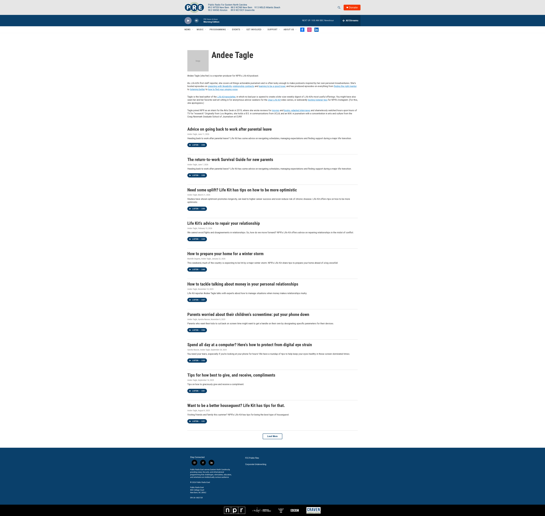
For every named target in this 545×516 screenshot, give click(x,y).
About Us (289, 29)
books (287, 110)
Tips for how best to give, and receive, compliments (231, 375)
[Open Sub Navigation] (193, 29)
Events (236, 29)
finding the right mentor (345, 86)
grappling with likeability (220, 86)
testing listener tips (317, 100)
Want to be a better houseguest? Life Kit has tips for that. (236, 405)
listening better (197, 89)
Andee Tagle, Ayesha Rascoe (198, 319)
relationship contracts (243, 86)
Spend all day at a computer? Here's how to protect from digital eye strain (249, 344)
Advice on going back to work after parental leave (229, 129)
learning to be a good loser (272, 86)
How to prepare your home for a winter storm (225, 253)
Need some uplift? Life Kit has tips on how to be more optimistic (242, 189)
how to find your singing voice (223, 89)
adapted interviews (300, 110)
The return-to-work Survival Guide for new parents (230, 159)
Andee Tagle (192, 134)
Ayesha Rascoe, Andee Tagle (198, 350)
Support (272, 29)
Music (200, 29)
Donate (353, 7)
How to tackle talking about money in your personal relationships (242, 284)
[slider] (201, 20)
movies (275, 110)
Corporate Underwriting (255, 464)
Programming (218, 29)
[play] (188, 20)
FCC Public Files (252, 458)
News (188, 29)
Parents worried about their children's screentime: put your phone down (248, 314)
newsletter (226, 96)
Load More (272, 436)
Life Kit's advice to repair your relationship (223, 223)
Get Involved (253, 29)
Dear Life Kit (274, 100)
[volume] (196, 20)
